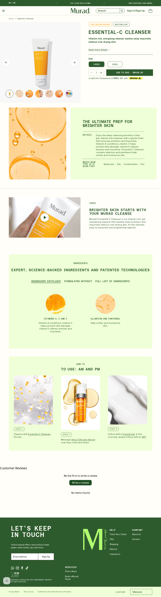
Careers (136, 539)
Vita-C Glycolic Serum (83, 439)
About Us (136, 534)
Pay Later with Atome (80, 3)
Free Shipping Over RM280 (140, 3)
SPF (144, 437)
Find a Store (71, 571)
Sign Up (46, 556)
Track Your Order (118, 534)
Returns (113, 549)
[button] (150, 11)
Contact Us (115, 554)
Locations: (121, 592)
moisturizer (128, 434)
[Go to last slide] (57, 3)
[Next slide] (104, 3)
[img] (80, 11)
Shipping (114, 544)
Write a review (80, 482)
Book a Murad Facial (71, 577)
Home (11, 19)
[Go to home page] (95, 539)
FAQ (112, 539)
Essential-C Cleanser (39, 434)
